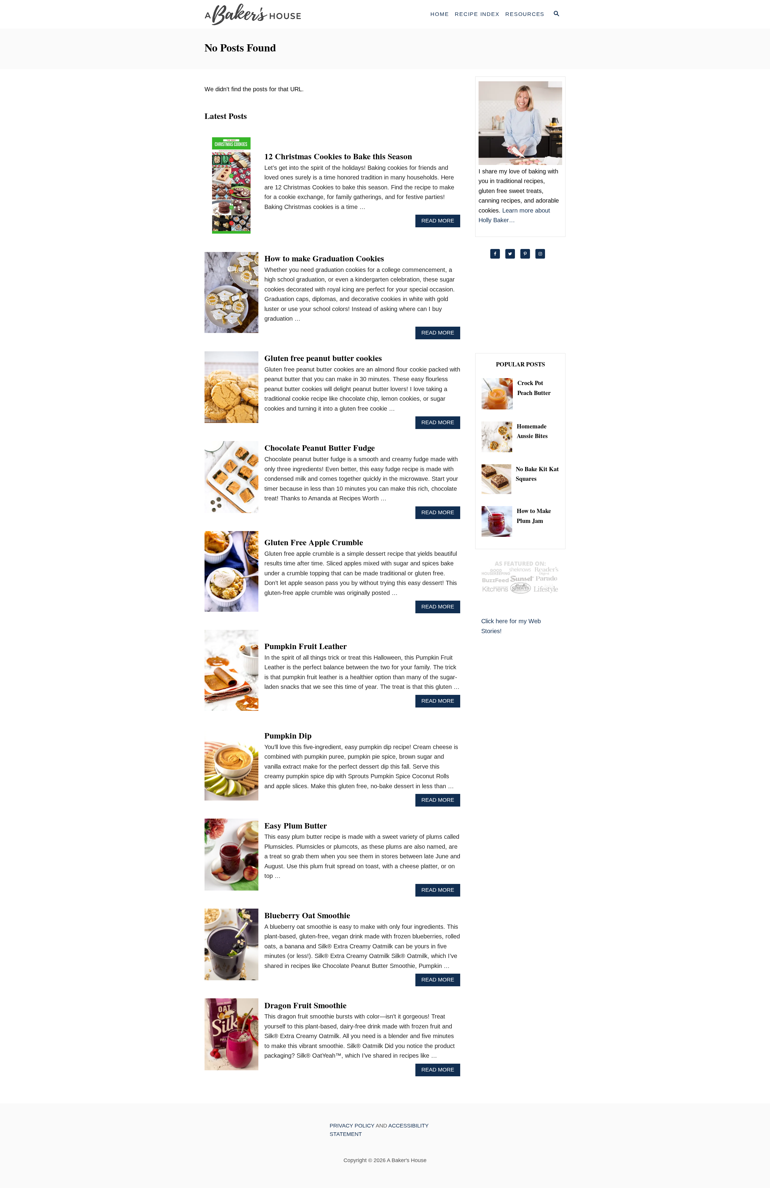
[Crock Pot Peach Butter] (499, 393)
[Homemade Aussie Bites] (499, 436)
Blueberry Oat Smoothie (307, 915)
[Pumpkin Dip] (231, 768)
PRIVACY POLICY (352, 1126)
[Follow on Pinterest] (527, 254)
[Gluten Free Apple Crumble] (231, 574)
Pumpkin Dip (288, 735)
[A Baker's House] (259, 14)
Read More (439, 222)
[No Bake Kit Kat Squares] (499, 479)
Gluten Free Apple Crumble (313, 542)
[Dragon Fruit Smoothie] (231, 1037)
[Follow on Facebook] (497, 254)
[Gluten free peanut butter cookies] (231, 390)
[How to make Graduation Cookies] (231, 295)
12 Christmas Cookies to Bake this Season (338, 156)
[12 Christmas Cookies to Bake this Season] (231, 188)
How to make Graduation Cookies (324, 258)
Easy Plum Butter (295, 825)
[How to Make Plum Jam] (499, 521)
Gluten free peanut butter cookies (323, 358)
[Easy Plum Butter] (231, 858)
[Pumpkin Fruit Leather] (231, 673)
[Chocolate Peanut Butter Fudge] (231, 480)
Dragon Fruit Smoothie (305, 1005)
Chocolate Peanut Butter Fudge (319, 447)
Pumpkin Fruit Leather (305, 646)
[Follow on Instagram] (542, 254)
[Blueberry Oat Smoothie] (231, 948)
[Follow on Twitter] (512, 254)
